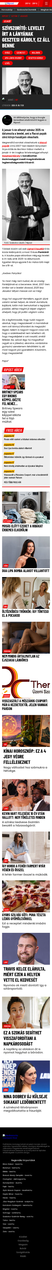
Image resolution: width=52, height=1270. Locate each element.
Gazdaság (23, 1240)
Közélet (23, 1237)
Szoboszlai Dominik (26, 9)
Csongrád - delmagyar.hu (14, 1179)
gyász (7, 52)
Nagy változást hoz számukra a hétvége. (25, 769)
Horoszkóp (7, 9)
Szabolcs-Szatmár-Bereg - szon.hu (18, 1216)
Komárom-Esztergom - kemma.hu (17, 1205)
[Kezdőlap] (9, 3)
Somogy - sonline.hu (12, 1213)
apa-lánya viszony (13, 57)
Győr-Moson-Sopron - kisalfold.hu (17, 1190)
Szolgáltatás (23, 1252)
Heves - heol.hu (9, 1198)
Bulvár (23, 1248)
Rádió (23, 1256)
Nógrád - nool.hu (10, 1209)
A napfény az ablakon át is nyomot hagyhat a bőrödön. (23, 1050)
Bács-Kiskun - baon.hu (13, 1164)
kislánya (36, 52)
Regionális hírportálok (23, 1160)
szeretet (21, 52)
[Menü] (46, 3)
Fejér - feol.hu (8, 1186)
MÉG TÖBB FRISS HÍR (12, 482)
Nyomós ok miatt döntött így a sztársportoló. (24, 987)
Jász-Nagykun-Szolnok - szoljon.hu (18, 1201)
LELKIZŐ (24, 16)
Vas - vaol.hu (8, 1224)
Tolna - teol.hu (9, 1220)
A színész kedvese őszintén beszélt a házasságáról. (21, 823)
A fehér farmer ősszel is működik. (25, 874)
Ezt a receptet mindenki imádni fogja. (24, 925)
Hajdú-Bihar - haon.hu (12, 1194)
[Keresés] (41, 3)
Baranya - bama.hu (11, 1168)
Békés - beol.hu (9, 1172)
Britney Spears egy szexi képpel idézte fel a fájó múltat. (12, 415)
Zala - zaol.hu (9, 1231)
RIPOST (5, 16)
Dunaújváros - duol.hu (12, 1183)
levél (7, 63)
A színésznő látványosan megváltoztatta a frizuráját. (22, 1109)
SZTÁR (14, 16)
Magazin (23, 1244)
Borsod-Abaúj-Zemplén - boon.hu (17, 1175)
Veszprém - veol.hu (11, 1228)
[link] (9, 387)
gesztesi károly (35, 57)
